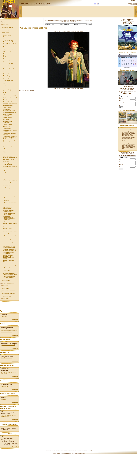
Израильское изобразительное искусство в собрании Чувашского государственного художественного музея (9, 219)
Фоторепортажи (6, 35)
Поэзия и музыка (7, 53)
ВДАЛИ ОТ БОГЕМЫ (6, 386)
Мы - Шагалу (6, 61)
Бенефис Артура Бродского (7, 122)
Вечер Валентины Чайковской (8, 115)
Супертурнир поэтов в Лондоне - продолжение (9, 59)
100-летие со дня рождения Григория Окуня (8, 415)
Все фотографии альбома (69, 31)
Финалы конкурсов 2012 (9, 95)
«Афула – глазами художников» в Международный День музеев (9, 257)
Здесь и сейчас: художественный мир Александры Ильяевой (9, 246)
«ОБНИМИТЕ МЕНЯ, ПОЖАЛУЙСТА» (8, 81)
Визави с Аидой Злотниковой (7, 184)
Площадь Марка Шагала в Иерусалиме (10, 199)
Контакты (133, 0)
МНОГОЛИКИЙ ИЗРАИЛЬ (9, 240)
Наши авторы (5, 24)
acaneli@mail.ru (129, 21)
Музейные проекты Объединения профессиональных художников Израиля (8, 262)
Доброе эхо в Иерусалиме (10, 90)
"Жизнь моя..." (7, 51)
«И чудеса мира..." (7, 49)
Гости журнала (6, 280)
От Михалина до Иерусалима (7, 93)
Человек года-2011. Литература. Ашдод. (8, 64)
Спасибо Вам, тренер (6, 358)
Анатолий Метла (7, 105)
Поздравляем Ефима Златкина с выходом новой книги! (9, 331)
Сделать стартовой (133, 4)
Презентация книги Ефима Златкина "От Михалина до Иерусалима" (10, 137)
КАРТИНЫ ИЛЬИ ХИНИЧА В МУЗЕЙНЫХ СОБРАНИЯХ (10, 250)
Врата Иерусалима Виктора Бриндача (8, 191)
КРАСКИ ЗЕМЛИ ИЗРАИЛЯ (9, 145)
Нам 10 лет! (6, 119)
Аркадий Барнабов (8, 101)
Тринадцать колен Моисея (10, 166)
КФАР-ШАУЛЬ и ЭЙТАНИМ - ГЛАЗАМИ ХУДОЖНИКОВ (10, 181)
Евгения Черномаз (8, 73)
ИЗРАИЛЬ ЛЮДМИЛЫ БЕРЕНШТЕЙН (8, 253)
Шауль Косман (7, 107)
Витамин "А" (6, 126)
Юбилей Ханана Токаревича (7, 84)
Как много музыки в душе (10, 103)
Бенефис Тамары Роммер (9, 112)
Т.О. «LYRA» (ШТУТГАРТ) (8, 290)
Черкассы (5, 170)
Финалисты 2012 (6, 296)
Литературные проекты (8, 283)
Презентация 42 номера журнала (9, 196)
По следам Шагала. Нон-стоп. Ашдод (9, 69)
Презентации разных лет (10, 36)
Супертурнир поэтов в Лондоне (9, 56)
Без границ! (6, 161)
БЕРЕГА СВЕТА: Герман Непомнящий (9, 269)
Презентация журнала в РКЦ (9, 47)
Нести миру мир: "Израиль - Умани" (10, 131)
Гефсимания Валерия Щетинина (8, 242)
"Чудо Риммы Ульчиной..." (10, 97)
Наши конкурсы (6, 29)
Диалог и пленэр (7, 71)
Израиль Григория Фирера (10, 202)
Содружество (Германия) (8, 293)
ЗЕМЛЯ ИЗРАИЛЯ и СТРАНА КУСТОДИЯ (10, 224)
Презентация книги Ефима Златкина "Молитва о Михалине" (10, 142)
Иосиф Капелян (7, 194)
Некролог (3, 399)
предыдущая (57, 31)
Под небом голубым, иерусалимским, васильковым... (8, 207)
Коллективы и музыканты (10, 38)
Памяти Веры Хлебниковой (6, 174)
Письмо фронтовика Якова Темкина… (8, 164)
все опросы (15, 446)
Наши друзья (5, 32)
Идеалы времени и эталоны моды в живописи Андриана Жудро (10, 156)
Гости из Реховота (8, 78)
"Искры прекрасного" (8, 187)
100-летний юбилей (8, 159)
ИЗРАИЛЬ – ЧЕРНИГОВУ (9, 150)
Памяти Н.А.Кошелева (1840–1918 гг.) (9, 214)
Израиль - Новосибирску (9, 235)
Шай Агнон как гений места (8, 237)
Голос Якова (5, 288)
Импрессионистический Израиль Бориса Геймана (9, 266)
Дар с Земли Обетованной (8, 345)
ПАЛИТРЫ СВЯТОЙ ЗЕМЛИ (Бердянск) (10, 232)
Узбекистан (6, 177)
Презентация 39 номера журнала (9, 147)
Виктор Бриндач (7, 117)
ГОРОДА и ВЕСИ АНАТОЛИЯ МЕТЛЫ (8, 229)
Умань (4, 168)
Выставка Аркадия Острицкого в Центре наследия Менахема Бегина (10, 273)
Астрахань (6, 172)
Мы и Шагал (6, 99)
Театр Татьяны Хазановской (7, 76)
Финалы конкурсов (8, 66)
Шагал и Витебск (7, 124)
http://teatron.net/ (126, 140)
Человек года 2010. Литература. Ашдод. (8, 41)
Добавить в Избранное (132, 3)
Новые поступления (7, 27)
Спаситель (4, 316)
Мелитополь (6, 226)
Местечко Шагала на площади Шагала (8, 211)
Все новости (15, 319)
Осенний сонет (7, 128)
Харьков (5, 179)
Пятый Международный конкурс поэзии (9, 44)
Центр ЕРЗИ (5, 298)
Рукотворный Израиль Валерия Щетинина (9, 277)
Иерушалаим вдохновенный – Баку (9, 110)
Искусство (5, 285)
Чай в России (6, 87)
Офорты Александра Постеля (8, 152)
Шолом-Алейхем (7, 189)
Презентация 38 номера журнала (9, 134)
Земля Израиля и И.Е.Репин (10, 204)
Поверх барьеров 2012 (9, 88)
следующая (80, 31)
